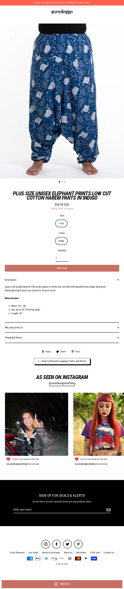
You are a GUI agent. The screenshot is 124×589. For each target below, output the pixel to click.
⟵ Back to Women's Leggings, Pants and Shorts (62, 361)
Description (10, 279)
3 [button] (65, 182)
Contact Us (109, 552)
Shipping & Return (13, 337)
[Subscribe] (108, 509)
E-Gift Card (95, 552)
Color (62, 233)
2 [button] (62, 182)
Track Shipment (17, 552)
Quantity (62, 250)
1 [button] (59, 182)
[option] (62, 101)
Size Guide (33, 552)
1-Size (61, 223)
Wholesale (81, 552)
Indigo (61, 241)
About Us (68, 552)
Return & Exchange (51, 552)
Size (62, 215)
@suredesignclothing (62, 383)
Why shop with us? (14, 327)
